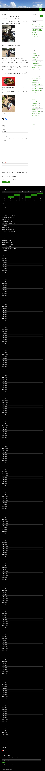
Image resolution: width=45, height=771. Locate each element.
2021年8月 (4, 383)
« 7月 (3, 203)
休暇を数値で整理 (35, 36)
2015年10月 (4, 525)
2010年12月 (4, 646)
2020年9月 (4, 406)
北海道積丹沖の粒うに (36, 24)
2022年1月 (4, 373)
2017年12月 (4, 471)
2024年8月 (4, 308)
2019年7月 (4, 433)
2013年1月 (4, 594)
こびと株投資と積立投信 (36, 65)
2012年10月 (4, 600)
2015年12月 (4, 521)
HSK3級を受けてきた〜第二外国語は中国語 (10, 242)
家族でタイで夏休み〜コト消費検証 (8, 215)
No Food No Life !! (35, 78)
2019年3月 (4, 439)
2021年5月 (4, 389)
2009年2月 (4, 692)
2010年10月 (4, 650)
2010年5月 (4, 661)
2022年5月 (4, 364)
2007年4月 (4, 730)
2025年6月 (4, 287)
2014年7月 (4, 556)
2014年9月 (4, 552)
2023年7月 (4, 335)
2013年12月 (4, 571)
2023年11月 (4, 327)
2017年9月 (4, 477)
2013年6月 (4, 583)
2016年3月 (4, 515)
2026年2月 (4, 270)
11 (10, 196)
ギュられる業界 (5, 225)
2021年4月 (4, 391)
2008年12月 (4, 696)
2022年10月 (4, 354)
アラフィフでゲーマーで (36, 90)
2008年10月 (4, 700)
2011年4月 (4, 638)
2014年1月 (4, 569)
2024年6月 (4, 312)
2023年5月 (4, 339)
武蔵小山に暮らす (35, 117)
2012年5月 (4, 611)
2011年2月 (4, 642)
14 (28, 196)
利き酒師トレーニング (36, 71)
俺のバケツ (34, 119)
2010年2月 (4, 667)
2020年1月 (4, 423)
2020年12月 (4, 400)
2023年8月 (4, 333)
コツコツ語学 (34, 86)
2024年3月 (4, 318)
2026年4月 (4, 266)
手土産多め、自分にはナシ (37, 38)
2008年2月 (4, 715)
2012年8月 (4, 604)
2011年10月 (4, 625)
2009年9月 (4, 677)
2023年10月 (4, 329)
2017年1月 (4, 494)
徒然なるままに (35, 92)
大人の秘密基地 (35, 32)
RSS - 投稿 (4, 750)
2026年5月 (4, 264)
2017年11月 (4, 473)
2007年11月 (4, 721)
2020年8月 (4, 408)
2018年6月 (4, 458)
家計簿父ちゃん (35, 67)
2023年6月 (4, 337)
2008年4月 (4, 711)
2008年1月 (4, 717)
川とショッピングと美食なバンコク (8, 217)
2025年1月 (4, 297)
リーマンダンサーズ (35, 61)
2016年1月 (4, 519)
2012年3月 (4, 615)
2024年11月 (4, 302)
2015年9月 (4, 527)
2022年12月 (4, 350)
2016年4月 (4, 512)
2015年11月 (4, 523)
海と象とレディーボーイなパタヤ (8, 219)
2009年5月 (4, 686)
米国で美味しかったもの (36, 111)
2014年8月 (4, 554)
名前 (3, 157)
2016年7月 (4, 506)
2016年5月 (4, 510)
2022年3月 (4, 368)
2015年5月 (4, 535)
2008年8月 (4, 705)
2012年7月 (4, 606)
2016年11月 (4, 498)
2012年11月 (4, 598)
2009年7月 (4, 682)
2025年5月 (4, 289)
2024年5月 (4, 314)
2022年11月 (4, 352)
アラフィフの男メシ (35, 76)
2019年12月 (4, 425)
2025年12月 (4, 274)
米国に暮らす (4, 14)
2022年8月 (4, 358)
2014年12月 (4, 546)
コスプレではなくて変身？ (7, 246)
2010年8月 (4, 654)
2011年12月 (4, 621)
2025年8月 (4, 283)
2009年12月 (4, 671)
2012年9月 (4, 602)
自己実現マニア (35, 55)
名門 (32, 45)
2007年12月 (4, 719)
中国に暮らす (34, 53)
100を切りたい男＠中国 (6, 233)
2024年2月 (4, 320)
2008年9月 (4, 702)
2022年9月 (4, 356)
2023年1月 (4, 347)
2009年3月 (4, 690)
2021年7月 (4, 385)
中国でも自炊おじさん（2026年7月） (9, 231)
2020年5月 (4, 414)
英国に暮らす (34, 57)
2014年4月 (4, 563)
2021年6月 (4, 387)
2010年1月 (4, 669)
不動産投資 (34, 73)
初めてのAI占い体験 (5, 227)
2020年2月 (4, 421)
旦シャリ (33, 94)
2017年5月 (4, 485)
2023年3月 (4, 343)
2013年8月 (4, 579)
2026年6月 (4, 262)
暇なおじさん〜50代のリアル (7, 240)
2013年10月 (4, 575)
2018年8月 (4, 454)
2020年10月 (4, 404)
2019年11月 (4, 427)
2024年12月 (4, 299)
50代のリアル (34, 59)
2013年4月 (4, 588)
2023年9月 (4, 331)
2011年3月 (4, 640)
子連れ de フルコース (36, 43)
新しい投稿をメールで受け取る (9, 179)
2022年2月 (4, 370)
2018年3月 (4, 464)
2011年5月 (4, 636)
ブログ (33, 124)
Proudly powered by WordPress (7, 769)
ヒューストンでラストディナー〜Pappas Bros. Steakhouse (37, 30)
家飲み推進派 (34, 115)
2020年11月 (4, 402)
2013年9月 (4, 577)
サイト (3, 167)
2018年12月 (4, 446)
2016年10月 (4, 500)
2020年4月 (4, 416)
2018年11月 (4, 448)
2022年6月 (4, 362)
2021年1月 (4, 398)
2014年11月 (4, 548)
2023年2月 (4, 345)
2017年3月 (4, 489)
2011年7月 (4, 631)
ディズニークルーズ (35, 113)
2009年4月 (4, 688)
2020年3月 (4, 418)
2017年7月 (4, 481)
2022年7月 (4, 360)
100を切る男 (34, 96)
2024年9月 (4, 306)
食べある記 (34, 80)
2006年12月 (4, 732)
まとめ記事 (34, 122)
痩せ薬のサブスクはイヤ (6, 235)
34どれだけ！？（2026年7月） (7, 238)
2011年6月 (4, 634)
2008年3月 (4, 713)
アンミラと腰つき (35, 34)
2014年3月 (4, 565)
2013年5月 (4, 586)
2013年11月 (4, 573)
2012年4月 (4, 613)
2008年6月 (4, 709)
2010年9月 (4, 652)
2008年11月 (4, 698)
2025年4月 (4, 291)
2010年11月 (4, 648)
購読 (3, 762)
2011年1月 (4, 644)
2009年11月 (4, 673)
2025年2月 (4, 295)
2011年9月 (4, 627)
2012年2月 (4, 617)
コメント (4, 143)
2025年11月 (4, 276)
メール (4, 162)
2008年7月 (4, 707)
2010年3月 (4, 665)
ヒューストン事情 (35, 107)
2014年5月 (4, 560)
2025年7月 (4, 285)
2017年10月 (4, 475)
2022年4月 (4, 366)
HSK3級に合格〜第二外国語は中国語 (8, 229)
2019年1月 (4, 444)
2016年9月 (4, 502)
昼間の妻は (4, 130)
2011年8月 (4, 629)
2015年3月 (4, 540)
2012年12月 (4, 596)
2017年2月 (4, 492)
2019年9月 (4, 429)
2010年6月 (4, 659)
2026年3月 (4, 268)
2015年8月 (4, 529)
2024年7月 (4, 310)
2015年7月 (4, 531)
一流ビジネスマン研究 (36, 84)
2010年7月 (4, 657)
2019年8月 (4, 431)
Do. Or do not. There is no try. (8, 9)
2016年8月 (4, 504)
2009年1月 (4, 694)
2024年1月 (4, 322)
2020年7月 (4, 410)
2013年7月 (4, 581)
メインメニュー (43, 9)
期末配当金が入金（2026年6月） (8, 244)
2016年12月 (4, 496)
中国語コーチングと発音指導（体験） (9, 223)
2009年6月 (4, 684)
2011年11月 (4, 623)
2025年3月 (4, 293)
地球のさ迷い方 (35, 105)
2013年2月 (4, 592)
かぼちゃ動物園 (35, 40)
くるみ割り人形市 (5, 126)
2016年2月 (4, 517)
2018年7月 (4, 456)
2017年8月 (4, 479)
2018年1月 (4, 469)
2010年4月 (4, 663)
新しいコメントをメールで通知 (9, 176)
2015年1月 (4, 544)
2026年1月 (4, 272)
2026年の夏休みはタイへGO (7, 221)
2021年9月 (4, 381)
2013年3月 (4, 590)
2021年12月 (4, 375)
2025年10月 (4, 279)
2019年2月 (4, 441)
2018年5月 (4, 460)
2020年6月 (4, 412)
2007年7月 (4, 728)
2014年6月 (4, 558)
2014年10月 (4, 550)
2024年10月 (4, 304)
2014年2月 (4, 567)
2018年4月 (4, 462)
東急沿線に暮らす (35, 103)
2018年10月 (4, 450)
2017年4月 (4, 487)
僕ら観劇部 (34, 99)
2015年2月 (4, 542)
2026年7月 (4, 260)
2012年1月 (4, 619)
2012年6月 (4, 609)
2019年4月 (4, 437)
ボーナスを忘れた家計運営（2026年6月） (9, 248)
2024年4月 (4, 316)
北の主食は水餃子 (5, 250)
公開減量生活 (34, 63)
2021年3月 (4, 393)
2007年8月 (4, 725)
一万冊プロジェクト (35, 69)
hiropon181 (12, 18)
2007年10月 (4, 723)
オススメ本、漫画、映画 (36, 88)
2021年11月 (4, 377)
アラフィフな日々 (35, 101)
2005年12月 (4, 734)
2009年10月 (4, 675)
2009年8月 (4, 680)
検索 (41, 16)
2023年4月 (4, 341)
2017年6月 (4, 483)
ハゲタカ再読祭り (5, 210)
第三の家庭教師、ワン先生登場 (7, 212)
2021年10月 (4, 379)
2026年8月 (4, 258)
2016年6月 (4, 508)
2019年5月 (4, 435)
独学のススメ (34, 82)
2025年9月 (4, 281)
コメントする (18, 18)
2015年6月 (4, 533)
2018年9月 (4, 452)
